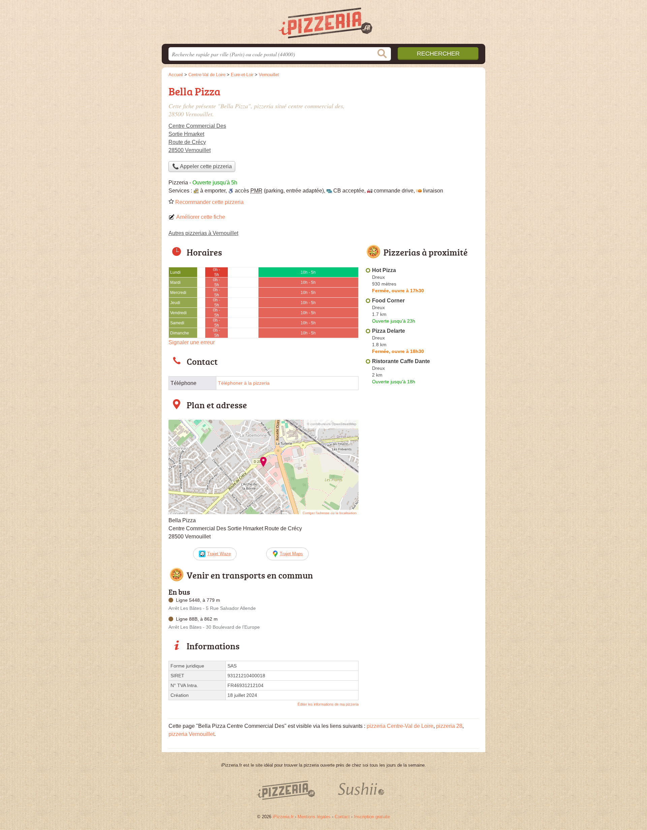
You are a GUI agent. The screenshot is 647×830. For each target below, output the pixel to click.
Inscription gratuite (372, 816)
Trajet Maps (291, 553)
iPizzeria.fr (283, 816)
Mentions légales (314, 816)
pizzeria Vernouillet (191, 734)
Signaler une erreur (191, 342)
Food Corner (388, 300)
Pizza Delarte (388, 331)
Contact (342, 816)
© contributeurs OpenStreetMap (332, 424)
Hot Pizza (384, 270)
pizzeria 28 (449, 726)
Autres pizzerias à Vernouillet (203, 233)
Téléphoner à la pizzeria (244, 383)
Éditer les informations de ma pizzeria (328, 704)
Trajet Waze (219, 553)
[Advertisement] (422, 130)
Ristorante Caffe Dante (401, 361)
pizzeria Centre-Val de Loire (400, 726)
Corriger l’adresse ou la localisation (330, 513)
